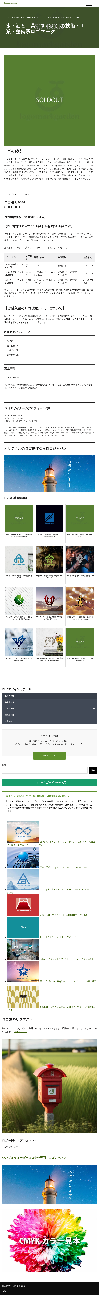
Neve (37, 1297)
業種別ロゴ (50, 702)
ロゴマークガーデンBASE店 (49, 782)
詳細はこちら (20, 1032)
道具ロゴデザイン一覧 (22, 18)
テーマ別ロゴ (50, 708)
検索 (4, 765)
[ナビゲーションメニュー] (89, 3)
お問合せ (6, 1291)
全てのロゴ (9, 696)
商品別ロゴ (9, 715)
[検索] (95, 3)
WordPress (58, 1297)
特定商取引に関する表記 (13, 1286)
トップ (8, 18)
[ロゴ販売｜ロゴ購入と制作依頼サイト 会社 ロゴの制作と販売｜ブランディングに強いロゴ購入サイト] (10, 3)
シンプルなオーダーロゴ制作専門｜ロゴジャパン (34, 1157)
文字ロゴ (50, 721)
